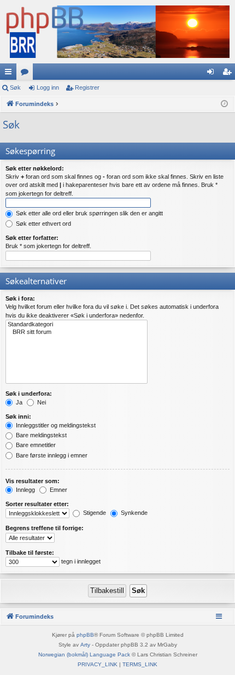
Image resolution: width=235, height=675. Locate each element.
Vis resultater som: (32, 481)
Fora (27, 74)
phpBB (85, 635)
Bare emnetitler (35, 445)
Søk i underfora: (28, 393)
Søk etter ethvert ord (42, 223)
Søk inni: (18, 416)
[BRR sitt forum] (76, 332)
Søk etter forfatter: (31, 237)
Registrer (87, 87)
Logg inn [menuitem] (213, 74)
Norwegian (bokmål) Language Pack (84, 654)
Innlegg (24, 489)
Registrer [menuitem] (229, 74)
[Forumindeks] (117, 31)
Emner (57, 489)
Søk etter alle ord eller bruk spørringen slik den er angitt (88, 213)
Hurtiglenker (10, 74)
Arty (85, 645)
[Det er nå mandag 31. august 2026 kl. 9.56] (224, 104)
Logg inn (48, 87)
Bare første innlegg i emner (50, 455)
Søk (15, 87)
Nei (41, 402)
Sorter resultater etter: (37, 504)
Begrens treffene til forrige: (44, 528)
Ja (18, 402)
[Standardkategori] (76, 324)
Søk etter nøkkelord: (34, 168)
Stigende (93, 512)
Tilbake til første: (29, 552)
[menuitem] (98, 665)
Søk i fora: (20, 298)
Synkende (133, 512)
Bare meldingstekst (40, 435)
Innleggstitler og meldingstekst (55, 425)
